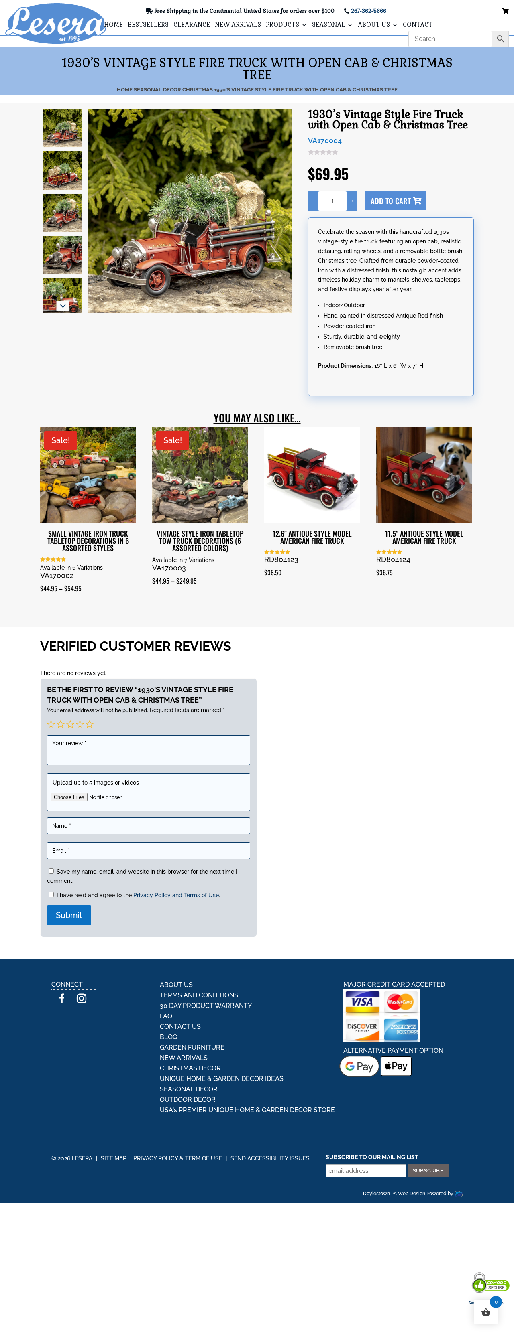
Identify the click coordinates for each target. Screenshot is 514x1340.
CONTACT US (180, 1026)
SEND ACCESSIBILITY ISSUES (270, 1158)
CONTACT (417, 25)
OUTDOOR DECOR (188, 1099)
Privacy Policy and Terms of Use (176, 895)
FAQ (166, 1016)
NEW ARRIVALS (238, 25)
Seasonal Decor (157, 90)
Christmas (197, 90)
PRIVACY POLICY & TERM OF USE (177, 1158)
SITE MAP (113, 1158)
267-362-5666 (368, 11)
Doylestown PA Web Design (394, 1193)
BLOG (168, 1037)
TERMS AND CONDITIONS (199, 995)
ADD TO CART (391, 200)
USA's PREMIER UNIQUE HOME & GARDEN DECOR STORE (247, 1110)
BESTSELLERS (148, 25)
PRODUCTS (282, 25)
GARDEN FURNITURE (192, 1047)
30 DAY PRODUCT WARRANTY (206, 1006)
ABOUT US (374, 25)
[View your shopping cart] (505, 11)
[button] (63, 305)
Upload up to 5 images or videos (96, 782)
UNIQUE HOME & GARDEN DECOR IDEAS (222, 1079)
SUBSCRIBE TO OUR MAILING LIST (372, 1157)
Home (125, 90)
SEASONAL (328, 25)
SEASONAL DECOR (189, 1089)
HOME (113, 25)
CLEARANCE (191, 25)
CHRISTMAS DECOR (190, 1068)
